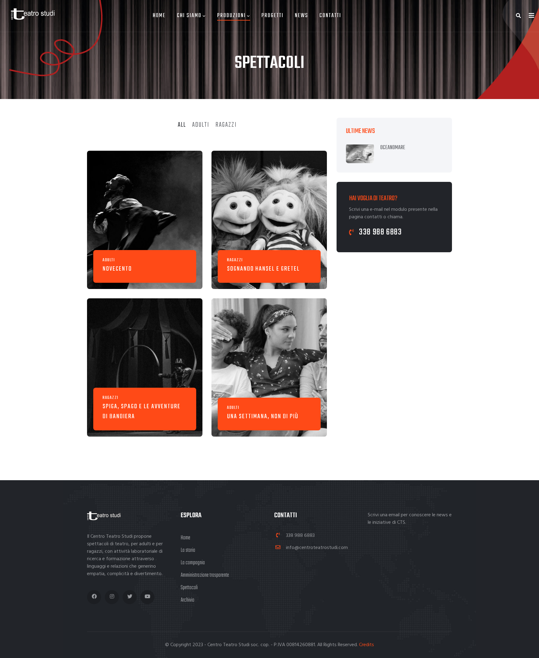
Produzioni (231, 15)
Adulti (109, 260)
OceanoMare (392, 147)
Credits (366, 645)
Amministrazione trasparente (205, 575)
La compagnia (193, 562)
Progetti (272, 15)
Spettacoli (189, 587)
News (301, 15)
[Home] (30, 11)
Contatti (330, 15)
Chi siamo (189, 15)
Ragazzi (235, 260)
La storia (188, 550)
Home (159, 15)
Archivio (187, 600)
